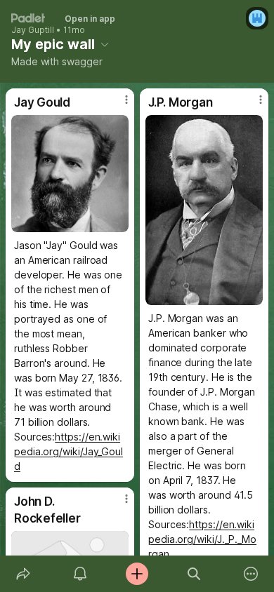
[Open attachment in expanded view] (70, 173)
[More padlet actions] (251, 574)
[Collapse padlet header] (104, 44)
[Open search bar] (194, 573)
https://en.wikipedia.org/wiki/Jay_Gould (68, 451)
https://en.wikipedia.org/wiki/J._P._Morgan (202, 539)
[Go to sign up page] (257, 18)
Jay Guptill (32, 30)
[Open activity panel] (80, 574)
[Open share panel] (23, 574)
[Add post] (137, 574)
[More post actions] (117, 105)
